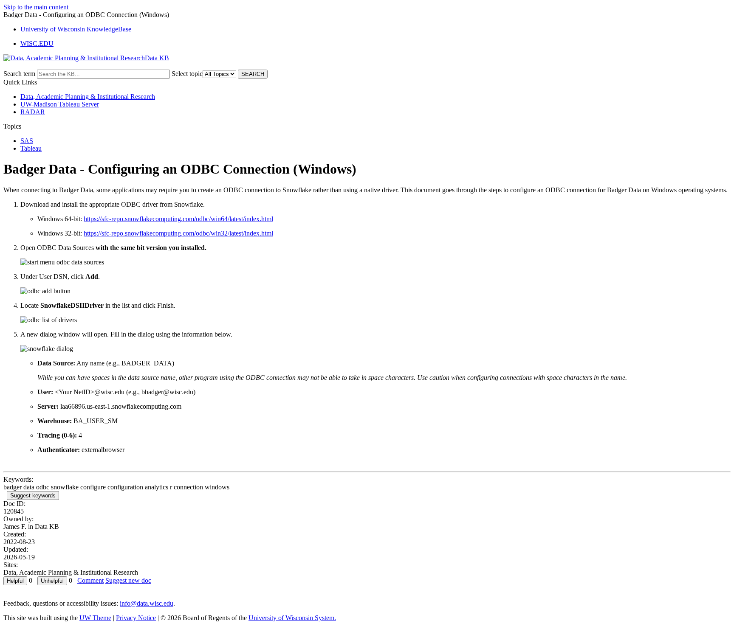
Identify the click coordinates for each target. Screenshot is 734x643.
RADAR (32, 111)
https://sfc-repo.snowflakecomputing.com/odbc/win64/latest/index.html (178, 218)
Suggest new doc (128, 580)
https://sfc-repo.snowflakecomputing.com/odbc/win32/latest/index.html (178, 233)
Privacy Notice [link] (136, 617)
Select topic (187, 73)
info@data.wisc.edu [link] (146, 603)
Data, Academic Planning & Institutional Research (87, 96)
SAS (26, 140)
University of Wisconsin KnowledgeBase (75, 29)
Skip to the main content (35, 7)
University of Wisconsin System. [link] (292, 617)
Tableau (31, 148)
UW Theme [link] (95, 617)
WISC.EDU (37, 43)
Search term (19, 73)
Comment (90, 580)
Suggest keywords (33, 495)
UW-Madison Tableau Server (59, 104)
